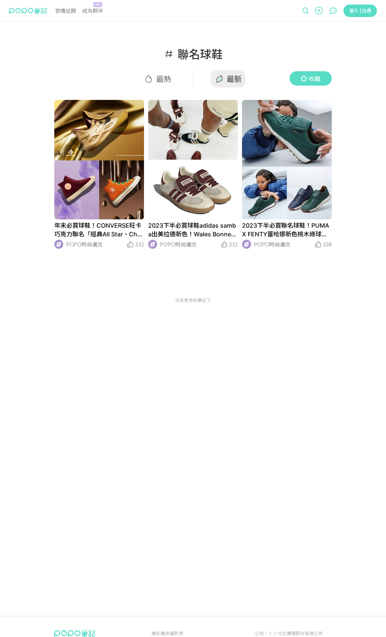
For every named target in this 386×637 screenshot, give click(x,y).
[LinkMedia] (99, 159)
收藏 (314, 78)
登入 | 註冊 (360, 10)
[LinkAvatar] (58, 244)
